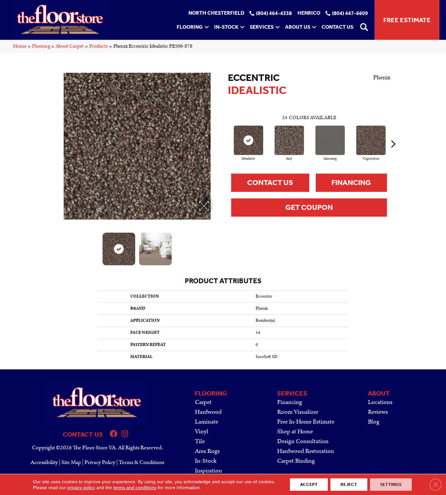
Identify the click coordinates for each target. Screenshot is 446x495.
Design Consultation (302, 441)
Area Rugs (207, 451)
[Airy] (289, 140)
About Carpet (70, 46)
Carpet (203, 402)
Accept (309, 484)
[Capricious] (371, 140)
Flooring (190, 27)
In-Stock (226, 27)
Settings (391, 484)
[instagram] (124, 435)
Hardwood (208, 412)
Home (19, 46)
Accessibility (44, 462)
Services (262, 27)
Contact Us (337, 27)
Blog (373, 421)
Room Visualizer (297, 412)
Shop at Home (295, 431)
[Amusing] (330, 140)
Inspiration (208, 470)
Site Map (71, 462)
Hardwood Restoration (305, 451)
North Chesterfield (216, 13)
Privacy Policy (100, 462)
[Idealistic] (248, 140)
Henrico (308, 13)
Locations (380, 402)
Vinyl (201, 431)
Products (98, 46)
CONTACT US (83, 434)
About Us (297, 27)
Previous (59, 245)
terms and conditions (134, 487)
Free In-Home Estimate (305, 421)
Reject (349, 484)
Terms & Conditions (141, 462)
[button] (207, 27)
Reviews (378, 412)
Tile (200, 441)
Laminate (206, 421)
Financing (351, 182)
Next (215, 245)
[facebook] (113, 435)
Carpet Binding (296, 460)
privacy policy (81, 487)
